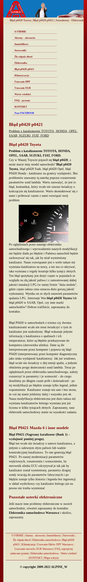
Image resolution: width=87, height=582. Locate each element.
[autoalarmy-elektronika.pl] (43, 8)
